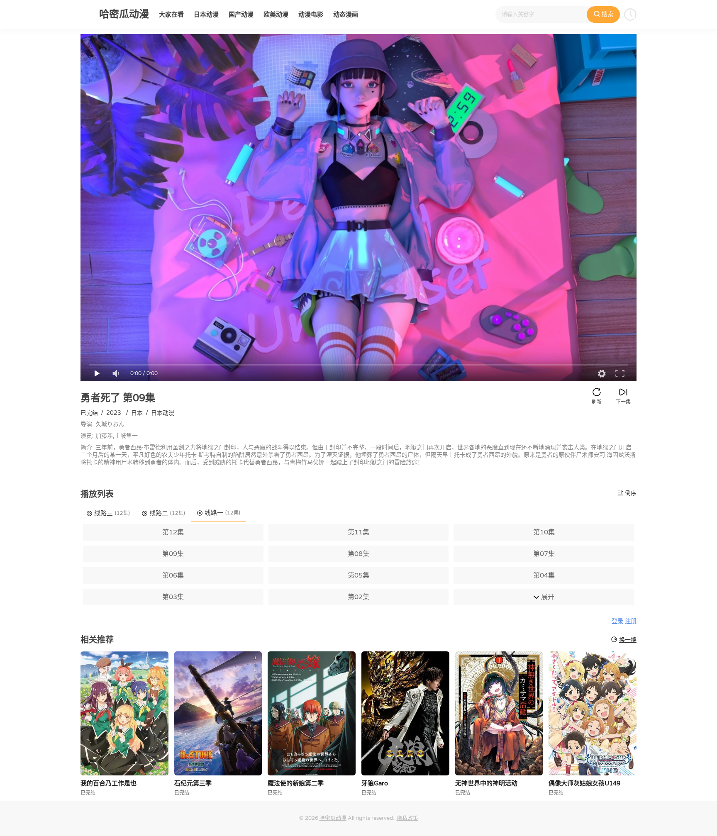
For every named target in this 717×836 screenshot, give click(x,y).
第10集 (544, 532)
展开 (546, 597)
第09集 (173, 554)
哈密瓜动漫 (332, 818)
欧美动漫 (275, 14)
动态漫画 (345, 14)
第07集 (544, 554)
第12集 (173, 532)
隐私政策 (407, 818)
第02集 (358, 597)
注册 (631, 621)
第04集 (544, 575)
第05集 (358, 575)
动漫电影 (310, 14)
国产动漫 (241, 14)
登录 (617, 621)
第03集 (173, 597)
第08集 (358, 554)
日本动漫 (206, 14)
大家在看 (171, 14)
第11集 (358, 532)
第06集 (173, 575)
